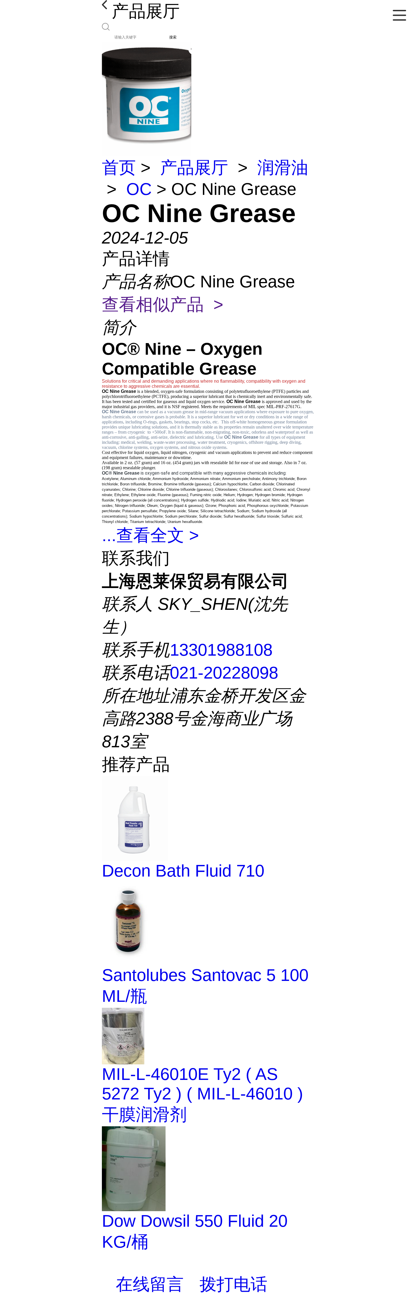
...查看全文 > (150, 535)
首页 (119, 167)
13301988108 (221, 649)
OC (139, 189)
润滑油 (282, 167)
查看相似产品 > (162, 304)
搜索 (173, 37)
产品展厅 (194, 167)
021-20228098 (224, 672)
